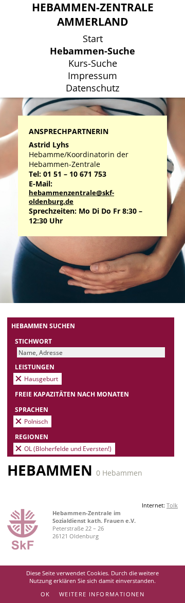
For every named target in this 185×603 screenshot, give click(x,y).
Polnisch (36, 421)
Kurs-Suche (92, 63)
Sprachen (31, 409)
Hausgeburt (41, 378)
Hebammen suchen (43, 326)
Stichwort (33, 341)
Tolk (172, 505)
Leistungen (34, 367)
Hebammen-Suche (92, 51)
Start (93, 38)
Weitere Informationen (101, 594)
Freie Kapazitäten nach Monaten (72, 394)
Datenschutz (92, 88)
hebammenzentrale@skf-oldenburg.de (71, 197)
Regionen (31, 436)
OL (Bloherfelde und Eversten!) (68, 448)
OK (45, 594)
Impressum (92, 75)
